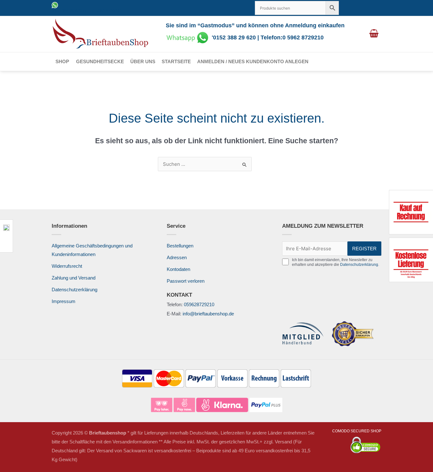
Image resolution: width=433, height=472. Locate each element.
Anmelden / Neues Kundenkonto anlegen (252, 61)
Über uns (142, 61)
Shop (62, 61)
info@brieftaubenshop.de (208, 313)
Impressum (63, 301)
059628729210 (199, 304)
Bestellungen (180, 245)
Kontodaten (178, 269)
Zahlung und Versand (73, 277)
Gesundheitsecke (100, 61)
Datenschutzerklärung (74, 289)
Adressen (177, 257)
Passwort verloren (185, 281)
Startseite (176, 61)
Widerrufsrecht (67, 266)
